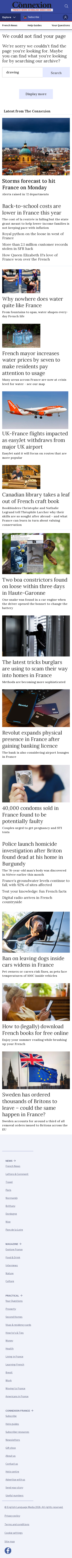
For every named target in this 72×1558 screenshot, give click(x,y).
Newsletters (13, 1440)
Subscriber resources (17, 1432)
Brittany (10, 1206)
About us (11, 1456)
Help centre (12, 1471)
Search (56, 73)
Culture (10, 1281)
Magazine (12, 1244)
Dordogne (11, 1214)
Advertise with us (15, 1479)
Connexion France (18, 1410)
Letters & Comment (17, 1174)
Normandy (12, 1198)
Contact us (12, 1464)
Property (11, 1309)
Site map (10, 1541)
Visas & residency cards (18, 1325)
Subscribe (33, 17)
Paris (8, 1190)
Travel (9, 1182)
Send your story (14, 1487)
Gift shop (11, 1448)
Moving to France (15, 1388)
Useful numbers (14, 1495)
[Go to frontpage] (34, 7)
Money (9, 1340)
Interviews (12, 1265)
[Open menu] (10, 17)
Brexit (9, 1372)
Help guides (12, 1424)
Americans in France (17, 1396)
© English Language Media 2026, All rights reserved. (34, 1507)
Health (10, 1348)
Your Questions (61, 25)
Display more (36, 94)
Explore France (14, 1249)
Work (9, 1380)
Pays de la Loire (14, 1230)
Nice (8, 1222)
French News (9, 25)
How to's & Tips (15, 1333)
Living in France (14, 1356)
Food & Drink (13, 1257)
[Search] (66, 6)
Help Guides (35, 25)
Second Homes (14, 1317)
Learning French (15, 1364)
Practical (12, 1295)
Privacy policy (12, 1516)
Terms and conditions (17, 1524)
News (9, 1161)
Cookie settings (14, 1533)
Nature (10, 1273)
